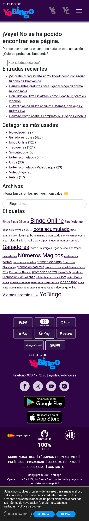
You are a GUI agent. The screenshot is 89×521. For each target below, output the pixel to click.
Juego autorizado (62, 462)
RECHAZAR (44, 514)
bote (29, 230)
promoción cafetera (30, 267)
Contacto (56, 467)
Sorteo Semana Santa (20, 282)
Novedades (17, 132)
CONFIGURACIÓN (18, 514)
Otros (13, 162)
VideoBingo (17, 172)
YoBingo (50, 294)
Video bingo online (65, 287)
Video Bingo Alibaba (19, 287)
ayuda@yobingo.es (62, 375)
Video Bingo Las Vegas (41, 287)
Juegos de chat (60, 248)
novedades (9, 256)
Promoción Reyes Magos (70, 272)
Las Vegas (75, 248)
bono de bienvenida (13, 230)
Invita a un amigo (40, 248)
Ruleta (13, 177)
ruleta (39, 277)
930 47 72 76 (36, 375)
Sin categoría (18, 152)
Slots (62, 277)
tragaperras (51, 282)
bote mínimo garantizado (45, 235)
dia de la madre (25, 240)
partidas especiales (24, 262)
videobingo (68, 282)
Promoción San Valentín (18, 277)
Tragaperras (17, 147)
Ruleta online (51, 277)
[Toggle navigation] (79, 11)
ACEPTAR (65, 514)
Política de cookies (30, 506)
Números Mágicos (40, 255)
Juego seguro (33, 467)
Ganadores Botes (21, 137)
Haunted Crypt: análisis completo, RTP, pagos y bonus (47, 116)
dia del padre (42, 240)
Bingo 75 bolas (20, 221)
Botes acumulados (22, 157)
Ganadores (15, 247)
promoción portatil (45, 272)
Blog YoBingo (74, 222)
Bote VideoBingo (69, 235)
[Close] (50, 62)
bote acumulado (51, 229)
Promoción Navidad (20, 272)
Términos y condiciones (58, 457)
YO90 (36, 295)
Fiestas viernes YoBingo (65, 240)
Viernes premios (17, 295)
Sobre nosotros (21, 457)
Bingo (6, 222)
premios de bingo (49, 262)
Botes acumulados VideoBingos (32, 167)
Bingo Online (18, 142)
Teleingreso (37, 282)
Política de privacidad (26, 462)
